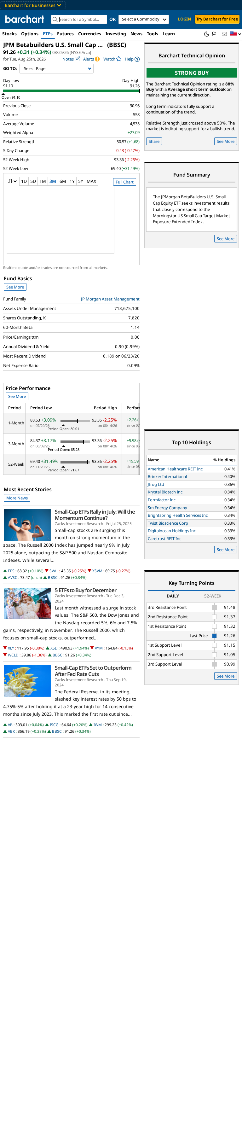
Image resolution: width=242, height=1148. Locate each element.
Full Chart (125, 182)
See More (15, 287)
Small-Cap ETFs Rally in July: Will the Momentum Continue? (95, 515)
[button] (235, 34)
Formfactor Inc (162, 500)
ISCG (54, 724)
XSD (54, 648)
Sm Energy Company (167, 507)
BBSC (53, 577)
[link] (132, 59)
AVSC (12, 577)
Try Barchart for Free (217, 19)
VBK (11, 731)
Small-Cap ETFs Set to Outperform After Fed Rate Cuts (93, 671)
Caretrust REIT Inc (164, 538)
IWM (98, 724)
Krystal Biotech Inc (165, 492)
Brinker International (167, 476)
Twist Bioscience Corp (168, 523)
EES (11, 571)
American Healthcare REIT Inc (175, 469)
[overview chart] (71, 224)
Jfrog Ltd (156, 484)
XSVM (97, 571)
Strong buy (192, 72)
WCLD (13, 655)
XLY (11, 648)
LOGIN (184, 19)
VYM (99, 648)
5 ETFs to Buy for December (85, 590)
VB (10, 724)
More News (17, 498)
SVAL (53, 571)
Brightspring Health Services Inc (178, 515)
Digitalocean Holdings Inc (172, 530)
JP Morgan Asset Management (110, 299)
